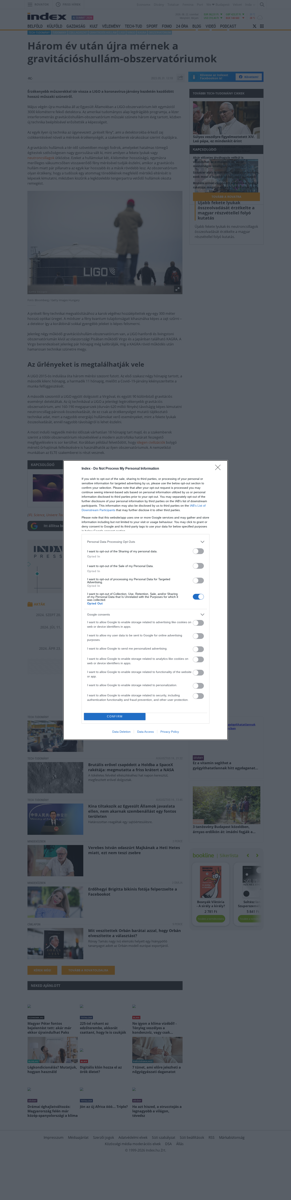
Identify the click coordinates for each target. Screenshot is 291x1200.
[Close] (219, 469)
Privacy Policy (169, 731)
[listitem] (145, 542)
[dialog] (145, 600)
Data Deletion (121, 731)
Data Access (145, 731)
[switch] (198, 551)
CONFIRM (115, 716)
